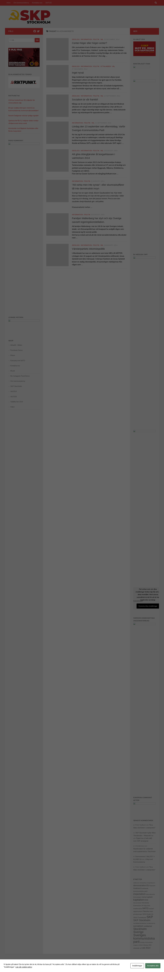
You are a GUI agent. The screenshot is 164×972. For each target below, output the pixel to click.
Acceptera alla (153, 966)
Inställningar (137, 966)
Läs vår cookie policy (24, 967)
